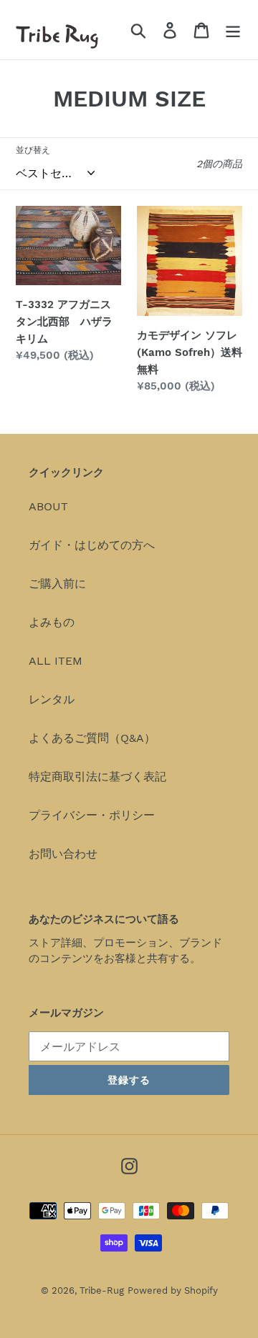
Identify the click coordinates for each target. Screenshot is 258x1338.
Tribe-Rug (102, 1290)
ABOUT (48, 506)
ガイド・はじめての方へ (92, 545)
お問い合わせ (63, 854)
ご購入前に (57, 583)
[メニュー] (233, 30)
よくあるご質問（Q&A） (92, 738)
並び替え (33, 150)
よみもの (52, 622)
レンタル (52, 699)
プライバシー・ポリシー (92, 815)
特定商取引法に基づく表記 (97, 776)
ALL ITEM (55, 661)
